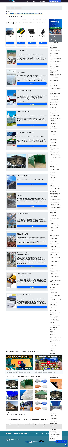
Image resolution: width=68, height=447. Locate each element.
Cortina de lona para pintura (55, 93)
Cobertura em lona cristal (54, 66)
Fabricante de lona (53, 107)
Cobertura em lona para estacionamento (54, 72)
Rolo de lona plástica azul (54, 324)
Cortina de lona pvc (53, 94)
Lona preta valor (53, 429)
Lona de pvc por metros (54, 164)
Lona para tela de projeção (54, 218)
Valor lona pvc (52, 332)
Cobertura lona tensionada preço (55, 82)
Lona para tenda (52, 220)
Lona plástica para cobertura (55, 257)
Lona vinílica (52, 301)
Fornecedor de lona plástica (54, 115)
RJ (7, 423)
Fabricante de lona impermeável (55, 109)
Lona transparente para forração (55, 299)
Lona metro (52, 185)
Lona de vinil (52, 166)
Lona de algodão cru (53, 139)
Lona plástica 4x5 (53, 232)
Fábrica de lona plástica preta (55, 102)
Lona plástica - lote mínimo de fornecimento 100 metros (55, 225)
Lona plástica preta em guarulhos (55, 270)
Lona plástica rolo (53, 273)
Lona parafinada (52, 221)
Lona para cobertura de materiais (55, 201)
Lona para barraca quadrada (55, 193)
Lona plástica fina (53, 249)
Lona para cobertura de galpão (55, 199)
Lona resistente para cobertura (55, 295)
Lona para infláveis (53, 212)
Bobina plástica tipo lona (54, 47)
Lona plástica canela (53, 246)
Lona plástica (52, 223)
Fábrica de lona (52, 98)
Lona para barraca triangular (55, 194)
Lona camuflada (52, 134)
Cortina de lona (52, 91)
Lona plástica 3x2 (53, 230)
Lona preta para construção (54, 284)
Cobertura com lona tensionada (55, 52)
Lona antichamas (53, 131)
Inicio (27, 1)
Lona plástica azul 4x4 (53, 241)
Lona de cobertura (53, 142)
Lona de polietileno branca (54, 147)
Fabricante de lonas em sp (54, 112)
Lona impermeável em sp (53, 177)
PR (17, 423)
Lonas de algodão (53, 304)
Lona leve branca (53, 182)
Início (37, 433)
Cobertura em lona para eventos (55, 74)
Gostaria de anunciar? (55, 1)
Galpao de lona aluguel (54, 339)
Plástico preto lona (53, 319)
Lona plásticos (52, 282)
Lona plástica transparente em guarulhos (55, 278)
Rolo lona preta (52, 329)
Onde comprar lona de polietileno (55, 317)
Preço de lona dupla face (54, 436)
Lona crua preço (52, 137)
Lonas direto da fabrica (54, 309)
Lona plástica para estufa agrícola (54, 263)
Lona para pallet (52, 213)
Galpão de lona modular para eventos (55, 341)
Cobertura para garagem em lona (55, 337)
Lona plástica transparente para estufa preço (55, 281)
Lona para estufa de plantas (54, 209)
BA (27, 423)
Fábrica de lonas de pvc (53, 104)
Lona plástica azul (53, 236)
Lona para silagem (53, 215)
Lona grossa (52, 174)
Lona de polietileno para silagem (55, 151)
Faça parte (58, 433)
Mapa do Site (54, 433)
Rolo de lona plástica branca (32, 13)
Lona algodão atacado (54, 128)
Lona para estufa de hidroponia (55, 207)
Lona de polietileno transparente (55, 157)
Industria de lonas (53, 120)
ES (12, 423)
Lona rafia (51, 290)
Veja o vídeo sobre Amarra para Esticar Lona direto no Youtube (18, 372)
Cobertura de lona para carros (55, 56)
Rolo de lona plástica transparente (53, 328)
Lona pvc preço (52, 287)
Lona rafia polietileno (53, 292)
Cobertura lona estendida (54, 80)
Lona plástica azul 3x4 (53, 240)
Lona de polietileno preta (54, 154)
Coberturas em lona (53, 85)
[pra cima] (64, 443)
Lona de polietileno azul (54, 145)
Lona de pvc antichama (16, 13)
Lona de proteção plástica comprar (54, 159)
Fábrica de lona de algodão (54, 99)
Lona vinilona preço (53, 302)
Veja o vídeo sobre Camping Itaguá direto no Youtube (45, 372)
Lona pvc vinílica (52, 289)
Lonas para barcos (53, 310)
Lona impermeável (53, 175)
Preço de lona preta (53, 438)
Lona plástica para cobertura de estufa (55, 259)
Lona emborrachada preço (54, 169)
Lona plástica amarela (53, 233)
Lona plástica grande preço (54, 251)
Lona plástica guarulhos (54, 252)
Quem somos (42, 1)
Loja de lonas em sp (53, 123)
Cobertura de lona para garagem (55, 61)
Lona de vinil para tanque (54, 167)
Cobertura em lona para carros (55, 70)
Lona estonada (52, 172)
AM (36, 423)
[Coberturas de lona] (10, 31)
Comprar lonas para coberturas (55, 88)
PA (39, 423)
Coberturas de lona (53, 83)
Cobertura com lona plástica (55, 50)
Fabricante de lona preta (54, 110)
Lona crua (51, 136)
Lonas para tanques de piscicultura (53, 314)
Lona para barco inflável (54, 190)
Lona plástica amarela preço (54, 235)
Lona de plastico (52, 144)
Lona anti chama (52, 129)
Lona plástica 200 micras (54, 227)
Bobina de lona (52, 44)
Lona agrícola (52, 126)
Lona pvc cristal (52, 286)
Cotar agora (10, 42)
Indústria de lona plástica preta (55, 118)
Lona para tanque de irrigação (55, 217)
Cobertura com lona (53, 48)
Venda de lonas (52, 334)
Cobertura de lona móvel (54, 55)
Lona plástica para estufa (54, 261)
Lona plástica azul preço (54, 244)
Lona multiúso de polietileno (55, 188)
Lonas (33, 1)
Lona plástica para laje (53, 265)
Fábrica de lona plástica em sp (55, 101)
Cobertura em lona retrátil (54, 77)
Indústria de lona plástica (54, 117)
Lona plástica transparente (54, 276)
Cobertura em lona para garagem (55, 75)
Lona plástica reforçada (54, 271)
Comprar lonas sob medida (54, 90)
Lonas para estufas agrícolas (55, 312)
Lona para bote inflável (54, 196)
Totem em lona (52, 331)
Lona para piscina (53, 345)
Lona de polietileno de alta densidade (54, 149)
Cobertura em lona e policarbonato (53, 68)
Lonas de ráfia (52, 307)
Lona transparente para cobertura (54, 297)
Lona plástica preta (53, 268)
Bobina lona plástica (53, 45)
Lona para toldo (53, 347)
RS (22, 423)
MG (10, 423)
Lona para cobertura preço (54, 204)
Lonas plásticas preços (54, 316)
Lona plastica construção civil (55, 413)
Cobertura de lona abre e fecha (55, 53)
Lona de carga (52, 348)
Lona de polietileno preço (24, 13)
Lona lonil (51, 183)
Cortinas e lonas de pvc (54, 96)
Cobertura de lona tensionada (55, 63)
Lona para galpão (39, 13)
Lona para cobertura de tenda (55, 202)
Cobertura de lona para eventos (55, 58)
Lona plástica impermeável (54, 254)
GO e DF (33, 423)
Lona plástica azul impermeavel (55, 243)
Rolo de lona (52, 322)
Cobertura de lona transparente (55, 64)
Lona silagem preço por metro (55, 431)
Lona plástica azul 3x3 (9, 13)
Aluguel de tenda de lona (54, 42)
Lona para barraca (53, 191)
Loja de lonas (52, 121)
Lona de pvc (52, 161)
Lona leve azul (52, 180)
